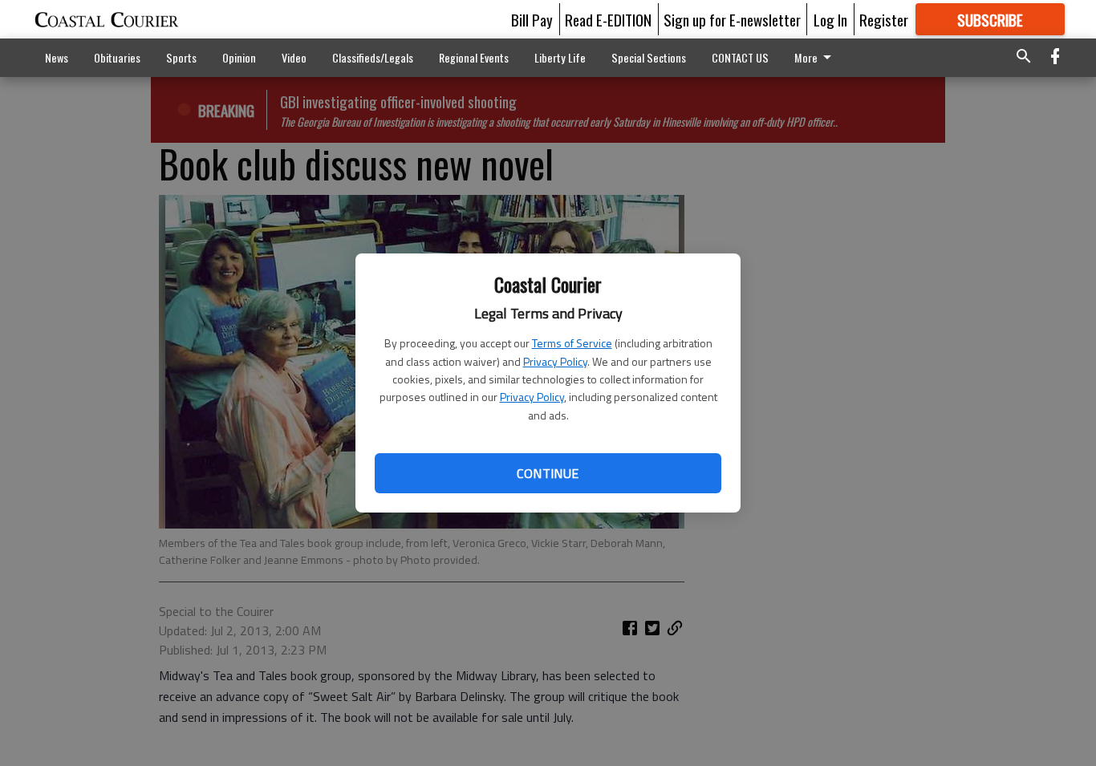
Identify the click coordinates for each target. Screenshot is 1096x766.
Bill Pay (532, 19)
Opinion (239, 57)
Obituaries (117, 57)
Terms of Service (572, 342)
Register (883, 19)
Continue (547, 473)
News (56, 57)
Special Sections (648, 57)
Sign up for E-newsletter (732, 19)
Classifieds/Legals (372, 57)
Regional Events (474, 57)
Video (294, 57)
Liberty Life (560, 57)
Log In (830, 19)
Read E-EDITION (608, 19)
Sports (181, 57)
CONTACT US (740, 57)
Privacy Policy (555, 361)
